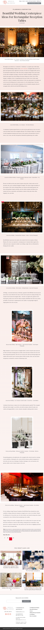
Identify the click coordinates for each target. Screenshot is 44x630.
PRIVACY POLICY (20, 628)
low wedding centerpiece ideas (25, 531)
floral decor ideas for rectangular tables (15, 530)
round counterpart (23, 68)
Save (11, 537)
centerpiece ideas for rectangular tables (28, 529)
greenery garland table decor (26, 530)
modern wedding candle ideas (34, 531)
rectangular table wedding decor (16, 532)
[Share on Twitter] (7, 537)
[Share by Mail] (13, 537)
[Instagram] (8, 614)
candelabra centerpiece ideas (16, 529)
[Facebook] (6, 614)
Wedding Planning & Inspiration (35, 612)
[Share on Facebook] (4, 537)
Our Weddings (32, 614)
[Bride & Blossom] (8, 609)
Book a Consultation (33, 615)
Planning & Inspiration (22, 9)
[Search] (40, 1)
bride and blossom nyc (8, 529)
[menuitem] (20, 1)
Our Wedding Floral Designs (34, 607)
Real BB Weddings (8, 532)
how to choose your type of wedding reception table (12, 531)
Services (31, 610)
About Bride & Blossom (34, 609)
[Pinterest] (10, 614)
